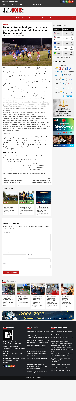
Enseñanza (38, 17)
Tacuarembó (67, 17)
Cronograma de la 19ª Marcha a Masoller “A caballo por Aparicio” (62, 349)
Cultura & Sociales (21, 17)
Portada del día (15, 4)
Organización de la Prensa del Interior (14, 348)
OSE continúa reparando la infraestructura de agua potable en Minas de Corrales (8, 299)
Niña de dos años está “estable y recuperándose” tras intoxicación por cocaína (62, 360)
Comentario (7, 232)
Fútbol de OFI (23, 173)
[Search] (73, 17)
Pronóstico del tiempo (26, 4)
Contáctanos (7, 4)
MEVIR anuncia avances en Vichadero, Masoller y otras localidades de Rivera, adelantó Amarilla (66, 301)
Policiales (45, 17)
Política (12, 17)
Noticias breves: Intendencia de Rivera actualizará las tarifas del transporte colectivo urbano (52, 300)
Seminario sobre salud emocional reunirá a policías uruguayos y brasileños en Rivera (37, 300)
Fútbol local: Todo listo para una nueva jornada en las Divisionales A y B (10, 208)
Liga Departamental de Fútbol (33, 173)
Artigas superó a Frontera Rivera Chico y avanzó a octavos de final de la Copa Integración (43, 208)
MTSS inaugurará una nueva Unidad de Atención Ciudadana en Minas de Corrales (23, 299)
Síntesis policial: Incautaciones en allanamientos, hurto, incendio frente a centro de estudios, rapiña (37, 366)
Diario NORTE (36, 377)
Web (4, 263)
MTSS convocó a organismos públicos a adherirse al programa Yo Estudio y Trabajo (60, 366)
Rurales (31, 17)
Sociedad (5, 17)
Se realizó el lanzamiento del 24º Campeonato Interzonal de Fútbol (41, 180)
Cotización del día (37, 4)
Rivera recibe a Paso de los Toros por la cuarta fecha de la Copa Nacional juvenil (26, 208)
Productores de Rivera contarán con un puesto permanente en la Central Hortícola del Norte (61, 333)
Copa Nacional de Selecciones (12, 173)
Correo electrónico (31, 255)
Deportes (53, 17)
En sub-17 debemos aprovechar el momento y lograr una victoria (12, 180)
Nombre (6, 253)
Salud (59, 17)
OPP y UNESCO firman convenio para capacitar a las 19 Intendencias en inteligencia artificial (37, 360)
